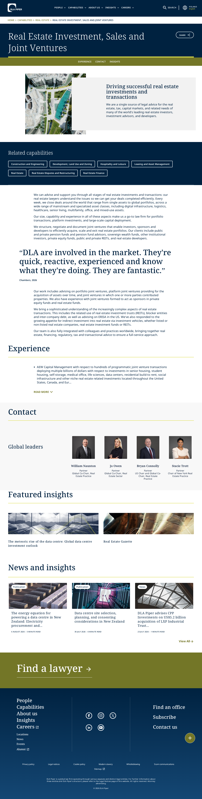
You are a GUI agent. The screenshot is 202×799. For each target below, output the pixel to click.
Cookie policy (79, 764)
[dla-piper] (16, 7)
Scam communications (164, 764)
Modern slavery (106, 764)
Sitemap (98, 769)
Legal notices (54, 764)
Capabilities (75, 7)
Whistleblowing (133, 764)
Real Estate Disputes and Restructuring (53, 172)
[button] (178, 41)
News (20, 739)
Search (172, 7)
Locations (22, 734)
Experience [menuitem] (84, 61)
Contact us (165, 727)
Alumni (21, 749)
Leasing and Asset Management (152, 164)
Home (11, 20)
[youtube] (101, 727)
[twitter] (113, 715)
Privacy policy (28, 764)
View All (184, 641)
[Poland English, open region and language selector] (184, 7)
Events (21, 744)
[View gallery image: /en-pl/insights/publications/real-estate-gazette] (148, 523)
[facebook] (89, 715)
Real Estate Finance (93, 172)
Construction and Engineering (27, 164)
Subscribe (164, 717)
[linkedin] (89, 727)
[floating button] (190, 738)
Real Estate (42, 20)
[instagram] (101, 715)
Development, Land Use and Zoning (72, 164)
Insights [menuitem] (115, 61)
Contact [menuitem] (100, 61)
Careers (126, 7)
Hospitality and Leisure (113, 164)
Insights (110, 7)
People (58, 7)
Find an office (169, 707)
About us (94, 7)
